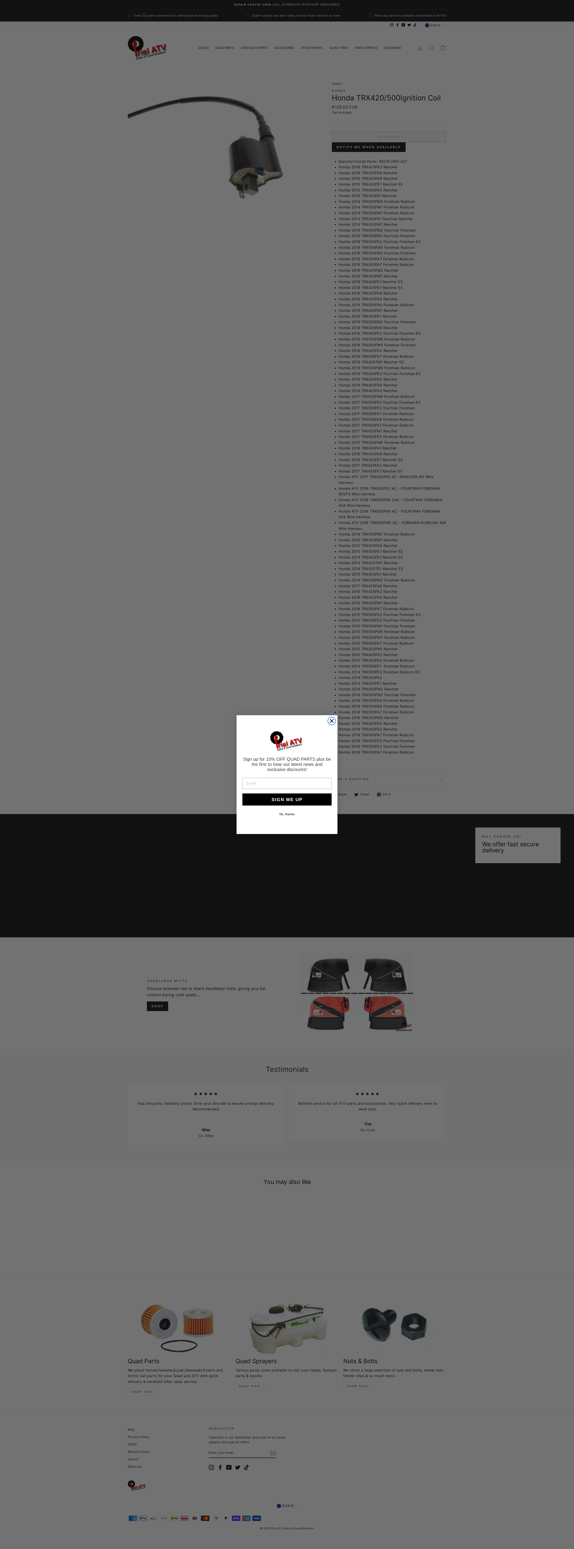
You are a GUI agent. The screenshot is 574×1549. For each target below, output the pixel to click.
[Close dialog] (332, 721)
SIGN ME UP (287, 799)
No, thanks (287, 814)
